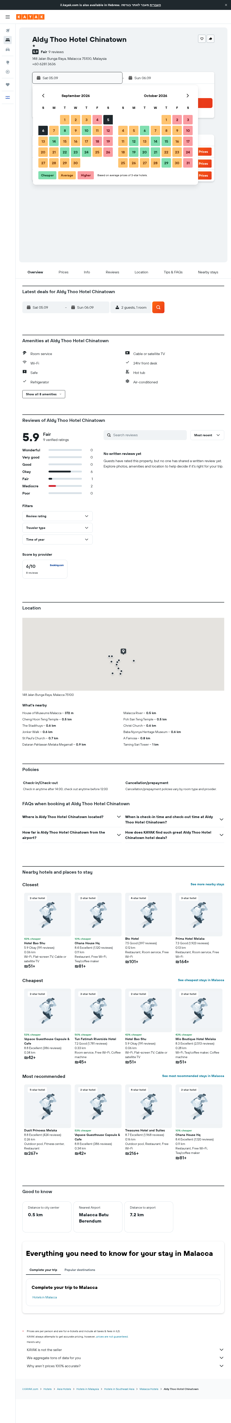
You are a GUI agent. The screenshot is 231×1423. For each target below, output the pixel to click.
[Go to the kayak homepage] (30, 17)
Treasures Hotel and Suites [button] (145, 1130)
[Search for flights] (8, 30)
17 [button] (86, 141)
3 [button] (86, 119)
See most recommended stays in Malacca (193, 1076)
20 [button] (43, 152)
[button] (226, 5)
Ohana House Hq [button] (87, 943)
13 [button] (43, 141)
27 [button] (43, 163)
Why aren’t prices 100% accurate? (54, 1366)
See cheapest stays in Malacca (201, 980)
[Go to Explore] (8, 62)
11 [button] (97, 130)
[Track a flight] (8, 71)
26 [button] (108, 152)
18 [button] (97, 141)
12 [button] (108, 130)
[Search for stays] (8, 40)
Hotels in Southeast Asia (119, 1389)
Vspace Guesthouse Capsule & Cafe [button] (46, 1041)
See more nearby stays (207, 884)
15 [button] (65, 141)
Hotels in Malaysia (87, 1389)
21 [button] (54, 152)
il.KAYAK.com (30, 1389)
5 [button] (108, 119)
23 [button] (76, 152)
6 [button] (43, 130)
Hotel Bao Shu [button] (34, 943)
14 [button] (54, 141)
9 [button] (76, 130)
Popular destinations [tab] (80, 1270)
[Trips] (8, 84)
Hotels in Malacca (44, 1297)
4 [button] (97, 119)
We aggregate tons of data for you (54, 1358)
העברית (155, 5)
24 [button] (86, 152)
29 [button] (65, 163)
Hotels (48, 1389)
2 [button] (76, 119)
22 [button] (65, 152)
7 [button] (54, 130)
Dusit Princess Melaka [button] (40, 1130)
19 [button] (108, 141)
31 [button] (188, 163)
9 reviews (56, 51)
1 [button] (64, 119)
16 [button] (75, 141)
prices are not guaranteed (112, 1336)
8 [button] (65, 130)
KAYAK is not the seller (44, 1349)
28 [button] (54, 163)
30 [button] (75, 163)
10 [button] (86, 130)
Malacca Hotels (149, 1389)
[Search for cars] (8, 49)
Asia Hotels (64, 1389)
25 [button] (97, 152)
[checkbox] (44, 569)
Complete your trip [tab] (43, 1270)
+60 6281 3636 (44, 64)
